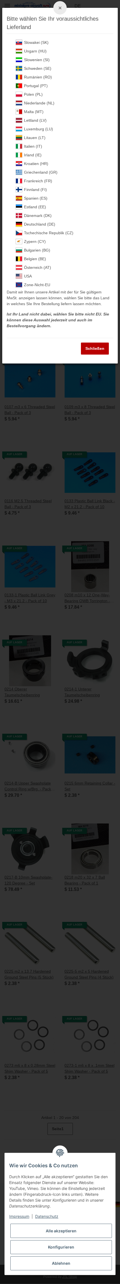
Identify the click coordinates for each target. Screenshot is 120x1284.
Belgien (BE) (35, 259)
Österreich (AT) (37, 267)
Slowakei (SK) (36, 42)
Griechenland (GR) (40, 172)
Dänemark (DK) (38, 215)
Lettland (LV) (35, 120)
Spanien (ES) (35, 198)
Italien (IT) (33, 146)
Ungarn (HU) (35, 51)
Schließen (94, 348)
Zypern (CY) (35, 241)
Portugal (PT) (36, 85)
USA (28, 276)
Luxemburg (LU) (38, 129)
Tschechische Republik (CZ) (48, 233)
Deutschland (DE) (39, 224)
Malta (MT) (34, 111)
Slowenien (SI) (37, 60)
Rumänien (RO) (38, 77)
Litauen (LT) (34, 137)
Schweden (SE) (37, 68)
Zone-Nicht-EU (37, 285)
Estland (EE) (35, 207)
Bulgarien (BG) (37, 250)
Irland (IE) (33, 155)
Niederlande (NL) (39, 103)
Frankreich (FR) (38, 181)
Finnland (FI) (35, 189)
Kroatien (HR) (36, 163)
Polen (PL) (33, 94)
